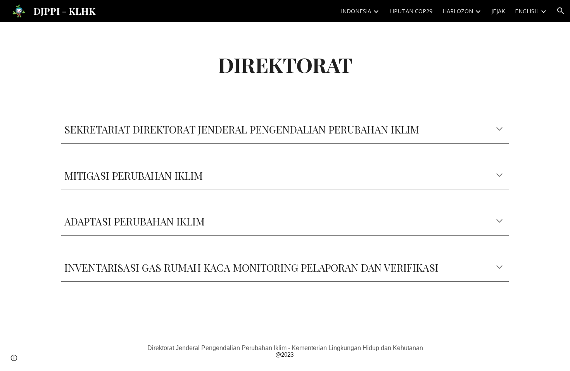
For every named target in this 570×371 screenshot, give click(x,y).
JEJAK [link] (498, 11)
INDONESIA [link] (356, 11)
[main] (285, 64)
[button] (560, 11)
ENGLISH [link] (527, 11)
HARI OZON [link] (457, 11)
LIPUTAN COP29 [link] (410, 11)
